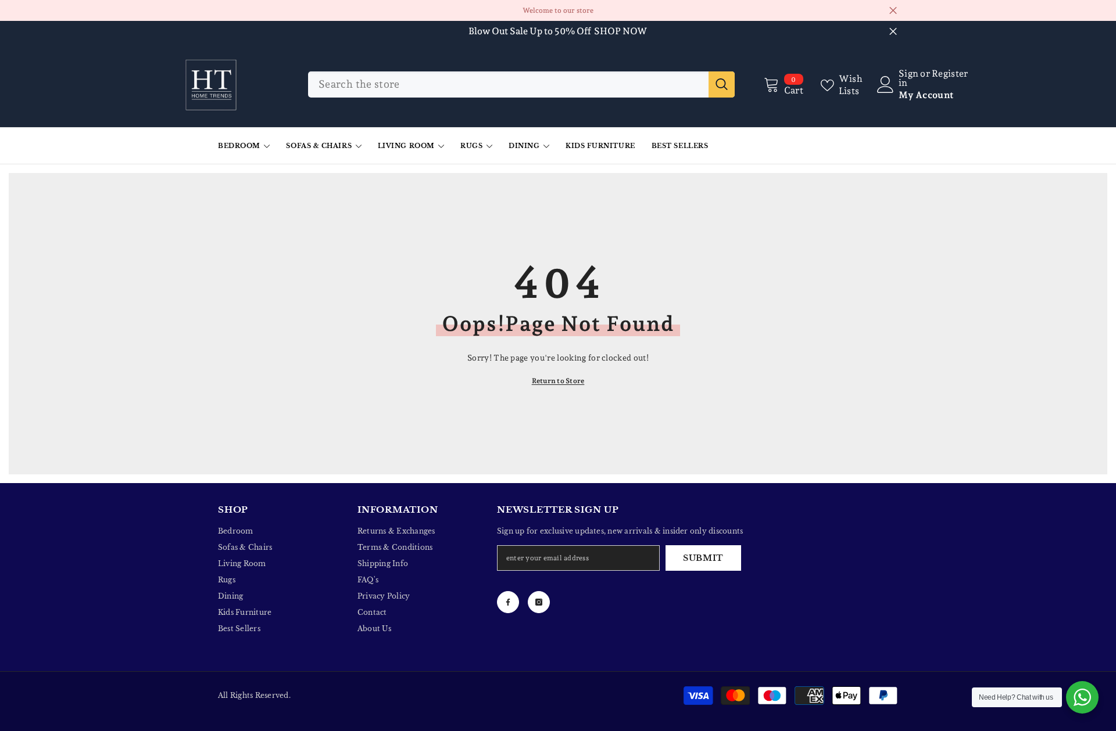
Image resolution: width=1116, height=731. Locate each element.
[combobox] (508, 84)
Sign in (908, 78)
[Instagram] (539, 602)
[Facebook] (508, 602)
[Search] (521, 84)
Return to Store (558, 381)
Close (893, 11)
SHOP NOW (621, 31)
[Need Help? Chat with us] (1082, 697)
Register (950, 74)
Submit (703, 558)
